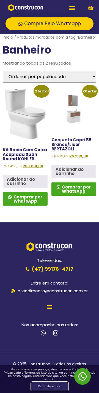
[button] (71, 8)
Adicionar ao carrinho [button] (21, 181)
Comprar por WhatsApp (27, 199)
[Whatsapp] (43, 333)
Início (8, 37)
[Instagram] (55, 333)
